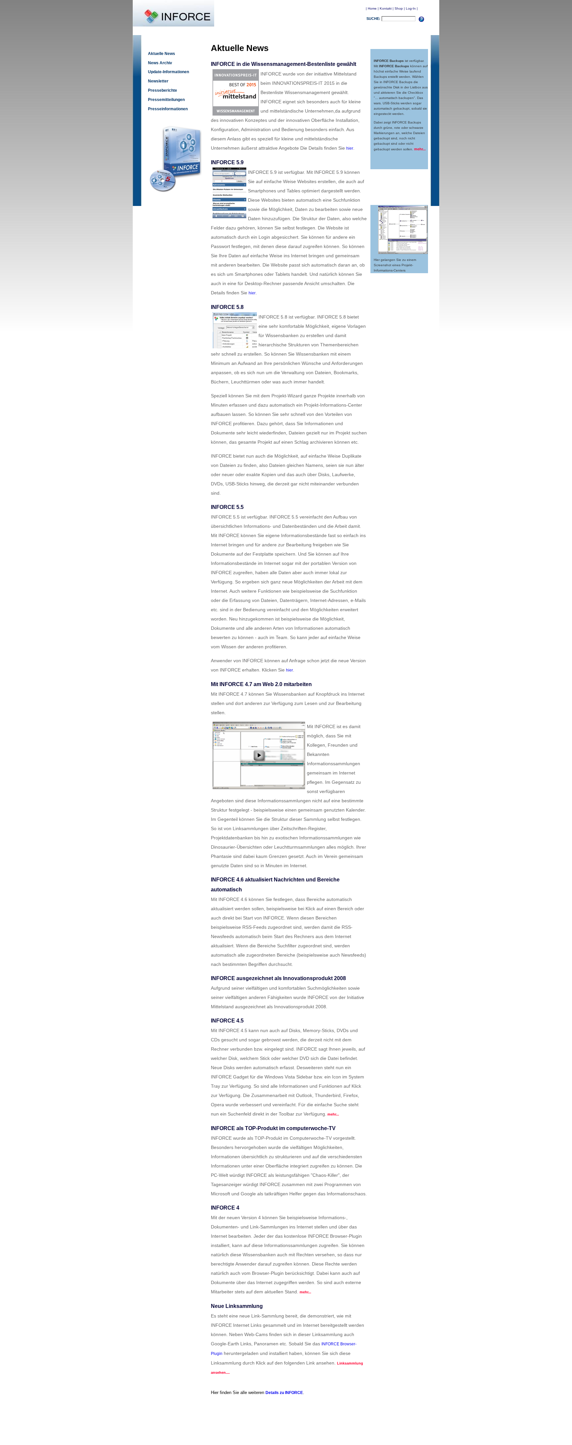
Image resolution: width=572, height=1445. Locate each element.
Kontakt (386, 8)
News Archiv (160, 63)
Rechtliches (296, 1432)
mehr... (420, 149)
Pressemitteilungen (166, 99)
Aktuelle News (161, 53)
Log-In (411, 8)
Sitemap (333, 1432)
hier (349, 148)
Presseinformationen (168, 109)
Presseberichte (162, 90)
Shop (399, 8)
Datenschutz (274, 1432)
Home (372, 8)
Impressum (316, 1432)
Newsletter (158, 81)
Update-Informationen (168, 72)
